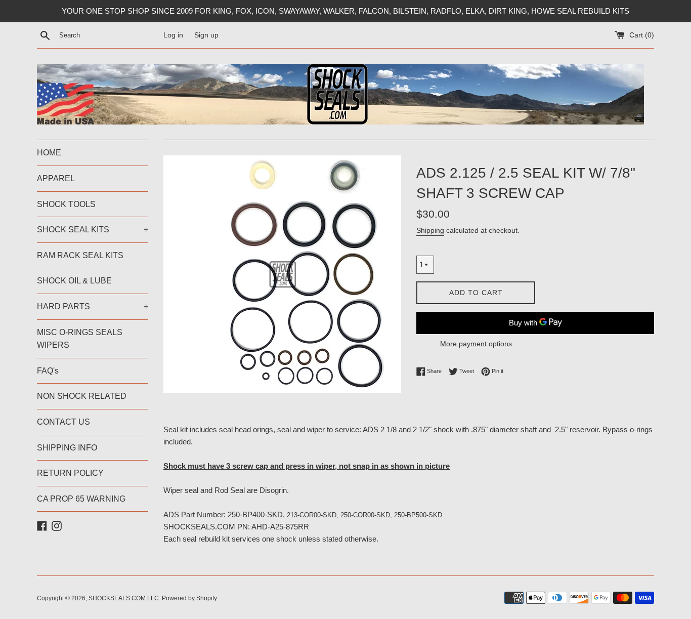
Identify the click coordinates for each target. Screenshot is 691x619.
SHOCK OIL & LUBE (74, 280)
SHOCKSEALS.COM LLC (124, 598)
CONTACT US (63, 422)
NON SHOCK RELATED (81, 396)
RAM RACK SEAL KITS (80, 255)
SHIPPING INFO (67, 447)
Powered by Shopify (189, 598)
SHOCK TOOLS (66, 204)
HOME (49, 152)
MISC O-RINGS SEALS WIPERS (79, 339)
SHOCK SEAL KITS (92, 229)
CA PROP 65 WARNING (81, 498)
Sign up (206, 35)
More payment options (476, 344)
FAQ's (48, 370)
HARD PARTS (92, 306)
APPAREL (56, 178)
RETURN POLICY (70, 473)
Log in (173, 35)
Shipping (430, 230)
